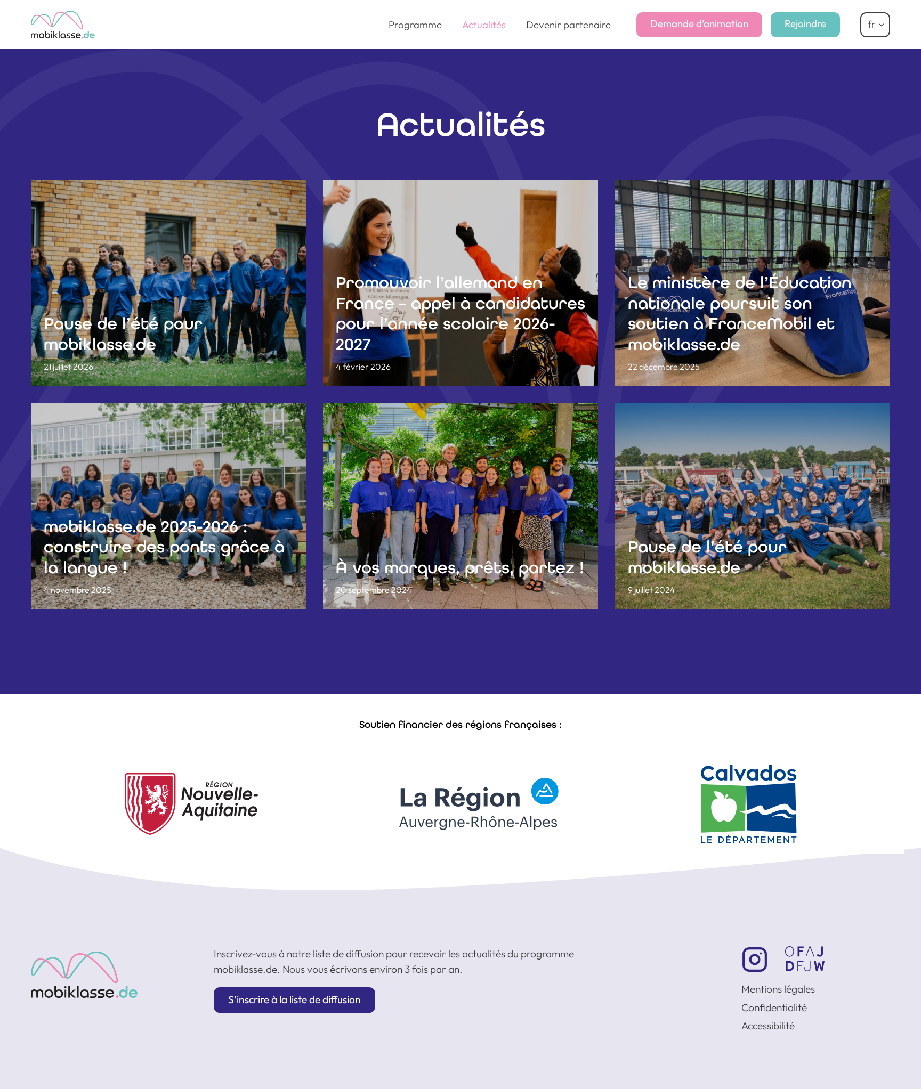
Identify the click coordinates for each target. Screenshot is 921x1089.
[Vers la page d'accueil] (84, 975)
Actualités (484, 24)
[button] (294, 1000)
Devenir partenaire (568, 24)
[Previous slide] (34, 782)
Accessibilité (768, 1025)
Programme (415, 24)
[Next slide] (886, 782)
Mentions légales (778, 988)
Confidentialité (774, 1007)
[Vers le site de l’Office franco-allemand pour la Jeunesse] (805, 958)
